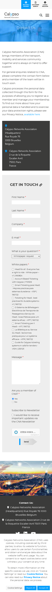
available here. (32, 114)
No (15, 402)
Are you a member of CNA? (24, 392)
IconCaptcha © (35, 435)
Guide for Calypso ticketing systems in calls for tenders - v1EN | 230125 (26, 346)
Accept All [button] (43, 588)
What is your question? (26, 251)
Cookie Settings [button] (15, 588)
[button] (40, 184)
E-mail (16, 238)
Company (18, 224)
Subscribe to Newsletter (26, 410)
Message (17, 357)
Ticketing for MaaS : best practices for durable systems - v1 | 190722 (26, 301)
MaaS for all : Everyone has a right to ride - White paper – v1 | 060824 (25, 272)
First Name (19, 197)
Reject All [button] (30, 588)
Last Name (19, 210)
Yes (15, 399)
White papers (20, 264)
